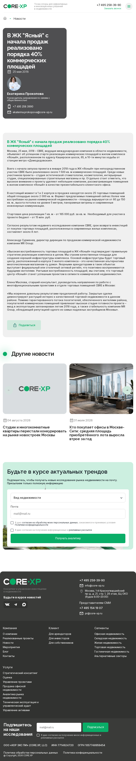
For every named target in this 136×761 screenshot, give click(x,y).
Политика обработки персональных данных (31, 752)
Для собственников (61, 642)
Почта (14, 506)
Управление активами (16, 710)
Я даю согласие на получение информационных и (53, 530)
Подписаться (95, 727)
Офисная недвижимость (109, 633)
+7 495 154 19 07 (91, 608)
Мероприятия (11, 647)
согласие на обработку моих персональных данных (50, 522)
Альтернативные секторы (110, 655)
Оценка (7, 677)
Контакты (9, 655)
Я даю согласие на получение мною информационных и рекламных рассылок (71, 736)
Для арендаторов (60, 633)
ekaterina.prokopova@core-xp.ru (32, 112)
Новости (8, 642)
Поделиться (27, 325)
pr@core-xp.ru (93, 613)
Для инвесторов (59, 638)
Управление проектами (17, 681)
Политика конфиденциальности (82, 752)
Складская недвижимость (110, 638)
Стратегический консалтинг (20, 672)
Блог (5, 651)
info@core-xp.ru (94, 585)
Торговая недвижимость (109, 647)
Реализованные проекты (18, 638)
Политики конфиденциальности (31, 524)
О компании (10, 633)
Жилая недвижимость (108, 642)
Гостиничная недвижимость (111, 651)
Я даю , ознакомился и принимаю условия (65, 523)
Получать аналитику (68, 538)
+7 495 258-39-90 (109, 5)
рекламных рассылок (80, 530)
